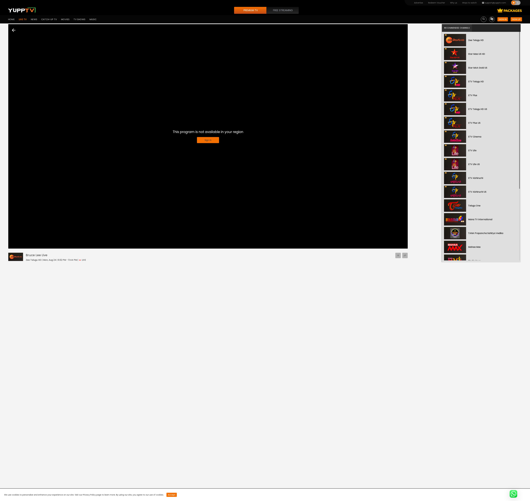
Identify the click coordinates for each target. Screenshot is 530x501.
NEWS (34, 19)
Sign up (516, 19)
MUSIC (92, 19)
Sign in (503, 19)
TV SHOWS (79, 19)
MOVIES (65, 19)
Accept (171, 494)
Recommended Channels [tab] (457, 27)
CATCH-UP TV (49, 19)
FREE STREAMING (283, 10)
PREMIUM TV (250, 10)
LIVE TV (23, 19)
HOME (11, 19)
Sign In (208, 140)
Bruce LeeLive (36, 255)
